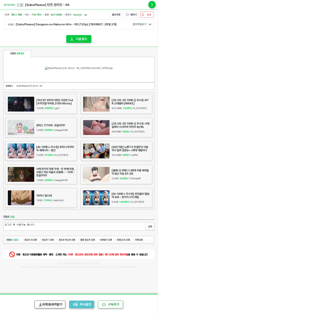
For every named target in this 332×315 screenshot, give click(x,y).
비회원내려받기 (52, 304)
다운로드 (81, 39)
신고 (149, 14)
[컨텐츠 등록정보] (17, 53)
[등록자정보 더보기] (85, 15)
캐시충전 (85, 304)
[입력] (149, 226)
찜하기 (133, 14)
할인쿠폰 (116, 14)
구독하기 (113, 304)
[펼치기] (152, 4)
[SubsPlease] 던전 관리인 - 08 (29, 86)
